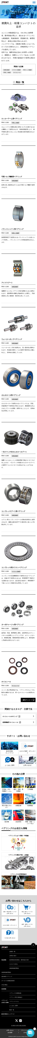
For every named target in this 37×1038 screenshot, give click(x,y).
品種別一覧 (12, 951)
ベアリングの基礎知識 (15, 993)
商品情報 (3, 960)
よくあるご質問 (13, 1005)
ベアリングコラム (14, 1001)
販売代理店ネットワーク (8, 1014)
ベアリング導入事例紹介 (15, 997)
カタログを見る (13, 964)
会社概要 (10, 1032)
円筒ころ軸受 (15, 122)
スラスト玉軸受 (16, 571)
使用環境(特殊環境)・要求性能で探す (19, 960)
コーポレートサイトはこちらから (18, 1025)
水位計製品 (4, 985)
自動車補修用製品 (14, 968)
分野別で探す (12, 956)
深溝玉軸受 (15, 180)
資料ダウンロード (27, 700)
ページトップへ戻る (33, 945)
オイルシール (15, 685)
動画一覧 (11, 1010)
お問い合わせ (10, 1030)
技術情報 (3, 989)
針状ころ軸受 (15, 233)
